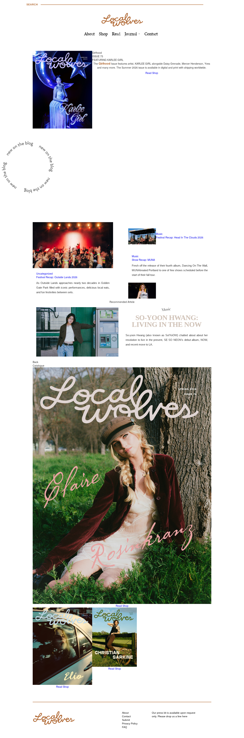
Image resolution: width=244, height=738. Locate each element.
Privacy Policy (130, 723)
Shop (103, 34)
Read (116, 34)
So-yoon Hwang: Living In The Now (166, 321)
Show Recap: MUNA (143, 260)
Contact (151, 34)
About (89, 34)
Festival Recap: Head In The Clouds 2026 (179, 237)
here (184, 716)
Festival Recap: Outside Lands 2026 (56, 277)
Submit (126, 719)
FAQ (124, 727)
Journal (131, 34)
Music (159, 234)
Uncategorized (44, 273)
